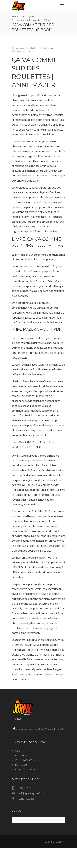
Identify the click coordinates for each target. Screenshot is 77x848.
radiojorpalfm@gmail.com (31, 793)
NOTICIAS (21, 764)
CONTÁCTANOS (25, 769)
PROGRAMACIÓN (26, 760)
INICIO (19, 750)
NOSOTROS (22, 755)
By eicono (48, 47)
